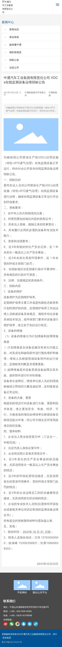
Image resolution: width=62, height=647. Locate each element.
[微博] (5, 624)
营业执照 (6, 637)
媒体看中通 (15, 44)
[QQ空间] (29, 624)
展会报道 (14, 37)
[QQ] (23, 624)
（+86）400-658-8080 (20, 611)
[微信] (11, 624)
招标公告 (14, 60)
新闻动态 (14, 29)
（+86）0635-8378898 (20, 615)
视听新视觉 (15, 52)
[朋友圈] (17, 624)
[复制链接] (35, 624)
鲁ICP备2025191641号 (12, 642)
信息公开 (14, 67)
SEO (55, 634)
